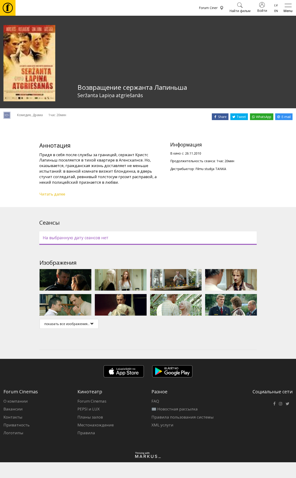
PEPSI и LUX (88, 409)
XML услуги (162, 425)
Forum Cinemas (91, 401)
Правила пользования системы (182, 417)
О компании (15, 401)
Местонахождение (95, 425)
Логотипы (13, 432)
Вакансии (13, 409)
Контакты (12, 417)
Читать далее (52, 194)
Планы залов (90, 417)
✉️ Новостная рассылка (174, 409)
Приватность (16, 425)
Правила (86, 432)
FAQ (155, 401)
